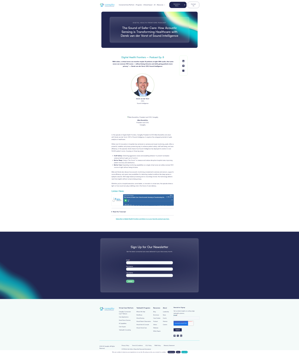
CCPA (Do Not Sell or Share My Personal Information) (136, 349)
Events (165, 318)
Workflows (139, 315)
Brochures (156, 315)
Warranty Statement (169, 345)
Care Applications (123, 317)
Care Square (122, 326)
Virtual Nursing (140, 318)
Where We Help (140, 311)
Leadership (166, 311)
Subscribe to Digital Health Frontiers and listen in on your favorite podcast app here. (142, 219)
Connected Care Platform (126, 5)
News (164, 315)
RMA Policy (157, 345)
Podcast (155, 321)
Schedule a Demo (177, 5)
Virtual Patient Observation (143, 321)
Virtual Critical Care (141, 328)
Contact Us (193, 5)
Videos (155, 324)
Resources (160, 5)
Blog (154, 311)
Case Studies (156, 318)
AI (154, 5)
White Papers (157, 331)
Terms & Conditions (137, 345)
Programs (139, 5)
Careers (165, 324)
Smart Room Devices (125, 320)
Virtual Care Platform (126, 308)
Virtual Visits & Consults (142, 324)
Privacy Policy (125, 345)
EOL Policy (149, 345)
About (165, 308)
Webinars (155, 328)
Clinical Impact (148, 5)
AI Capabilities (122, 323)
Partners (165, 321)
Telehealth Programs (143, 308)
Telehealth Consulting (125, 330)
